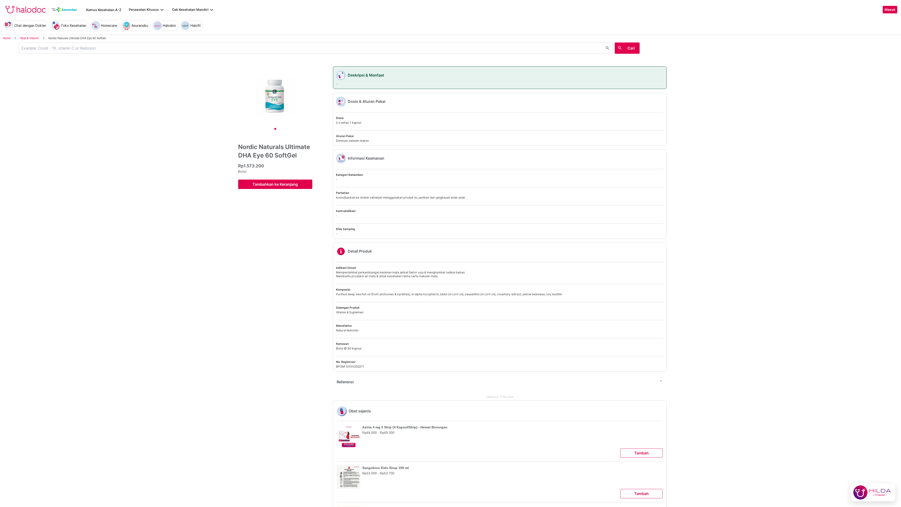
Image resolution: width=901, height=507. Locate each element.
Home (7, 38)
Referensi (500, 381)
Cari (631, 48)
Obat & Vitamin (29, 38)
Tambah (641, 453)
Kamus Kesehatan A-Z (103, 10)
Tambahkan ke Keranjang (275, 184)
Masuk (890, 10)
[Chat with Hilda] (873, 492)
